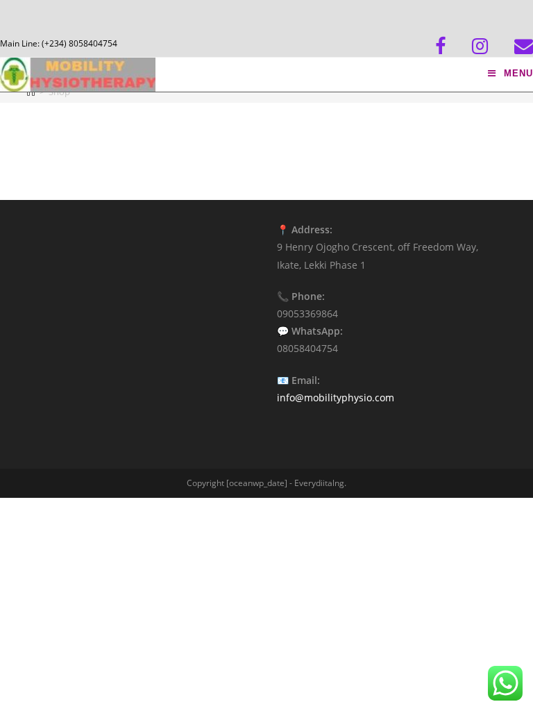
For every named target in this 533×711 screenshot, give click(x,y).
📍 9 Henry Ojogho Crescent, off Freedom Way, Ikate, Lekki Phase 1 (377, 247)
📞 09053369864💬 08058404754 (310, 323)
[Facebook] (453, 46)
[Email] (523, 46)
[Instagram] (493, 46)
